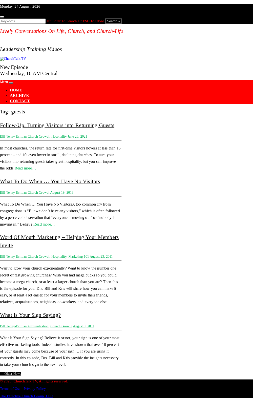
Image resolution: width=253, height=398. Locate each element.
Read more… (25, 168)
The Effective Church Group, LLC (26, 396)
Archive (19, 95)
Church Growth (38, 136)
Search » (113, 21)
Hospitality (59, 136)
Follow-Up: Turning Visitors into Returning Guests (57, 125)
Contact (20, 101)
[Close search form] (2, 17)
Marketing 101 (78, 256)
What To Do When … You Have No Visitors (50, 181)
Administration (37, 326)
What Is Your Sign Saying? (30, 315)
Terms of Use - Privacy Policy (23, 389)
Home (16, 90)
